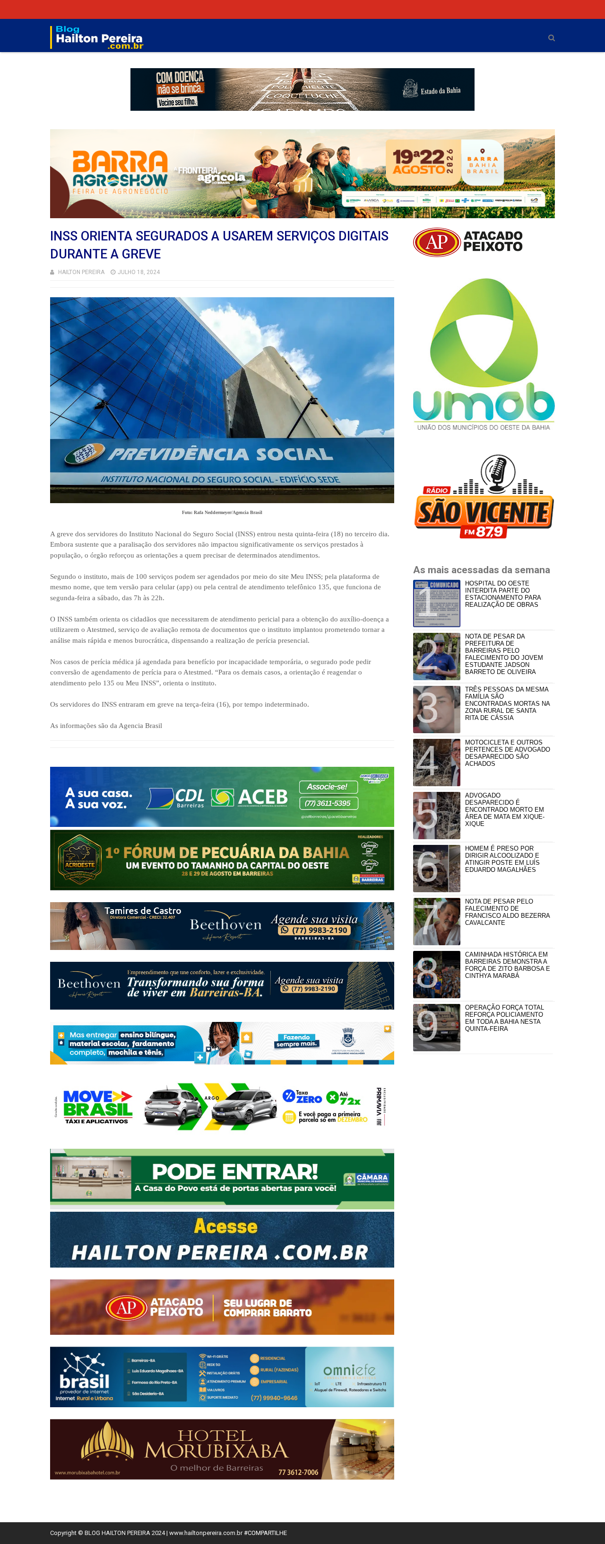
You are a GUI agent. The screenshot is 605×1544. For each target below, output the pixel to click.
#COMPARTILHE (265, 1532)
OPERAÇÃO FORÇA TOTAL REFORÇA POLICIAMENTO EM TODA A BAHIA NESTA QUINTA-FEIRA (504, 1018)
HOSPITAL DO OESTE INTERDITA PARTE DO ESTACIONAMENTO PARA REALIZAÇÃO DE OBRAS (503, 594)
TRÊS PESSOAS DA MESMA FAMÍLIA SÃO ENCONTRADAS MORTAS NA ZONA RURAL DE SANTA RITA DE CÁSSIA (507, 703)
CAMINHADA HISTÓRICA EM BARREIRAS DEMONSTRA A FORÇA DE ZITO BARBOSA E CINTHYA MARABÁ (507, 965)
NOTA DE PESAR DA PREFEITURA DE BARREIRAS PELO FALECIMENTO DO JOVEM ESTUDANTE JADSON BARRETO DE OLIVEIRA (504, 654)
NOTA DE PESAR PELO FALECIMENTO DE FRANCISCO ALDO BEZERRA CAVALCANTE (507, 912)
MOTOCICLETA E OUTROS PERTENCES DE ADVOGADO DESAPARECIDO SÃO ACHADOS (507, 753)
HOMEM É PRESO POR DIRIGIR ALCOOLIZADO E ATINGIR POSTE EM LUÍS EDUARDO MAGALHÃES (502, 859)
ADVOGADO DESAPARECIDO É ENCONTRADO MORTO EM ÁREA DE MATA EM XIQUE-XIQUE (504, 809)
